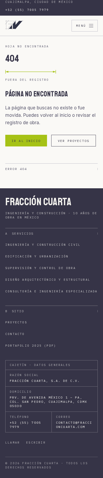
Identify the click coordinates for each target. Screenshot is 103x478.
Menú (81, 26)
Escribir (36, 442)
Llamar (12, 442)
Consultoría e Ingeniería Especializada (51, 291)
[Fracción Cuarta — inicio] (14, 25)
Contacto (15, 334)
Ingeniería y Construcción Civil (43, 245)
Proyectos (16, 322)
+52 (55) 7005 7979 (27, 10)
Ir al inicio (26, 141)
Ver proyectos (73, 141)
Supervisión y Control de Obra (40, 268)
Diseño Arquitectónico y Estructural (47, 280)
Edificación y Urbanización (36, 256)
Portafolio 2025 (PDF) (30, 345)
